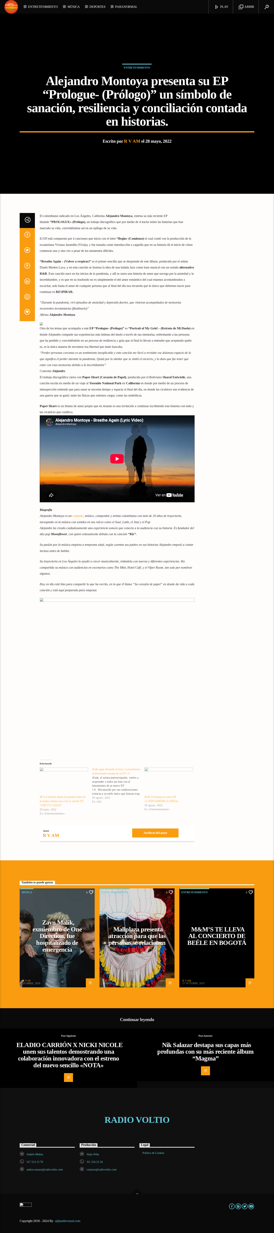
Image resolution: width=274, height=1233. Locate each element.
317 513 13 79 (34, 1161)
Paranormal (126, 6)
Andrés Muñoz (34, 1154)
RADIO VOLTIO (137, 1120)
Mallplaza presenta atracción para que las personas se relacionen (136, 936)
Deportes (97, 6)
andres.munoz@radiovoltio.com (44, 1169)
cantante (77, 516)
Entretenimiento (43, 6)
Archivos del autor (155, 832)
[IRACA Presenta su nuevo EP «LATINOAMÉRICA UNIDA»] (168, 781)
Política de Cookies (153, 1152)
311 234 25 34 (94, 1161)
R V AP (26, 980)
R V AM (132, 141)
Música (74, 6)
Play (224, 6)
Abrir (249, 6)
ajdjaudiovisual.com (68, 1221)
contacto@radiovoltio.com (101, 1169)
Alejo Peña (92, 1154)
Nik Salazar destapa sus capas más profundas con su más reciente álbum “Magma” (205, 1051)
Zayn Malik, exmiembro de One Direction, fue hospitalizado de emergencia (57, 936)
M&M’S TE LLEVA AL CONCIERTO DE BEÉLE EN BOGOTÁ (216, 936)
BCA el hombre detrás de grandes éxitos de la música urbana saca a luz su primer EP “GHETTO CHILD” (63, 801)
